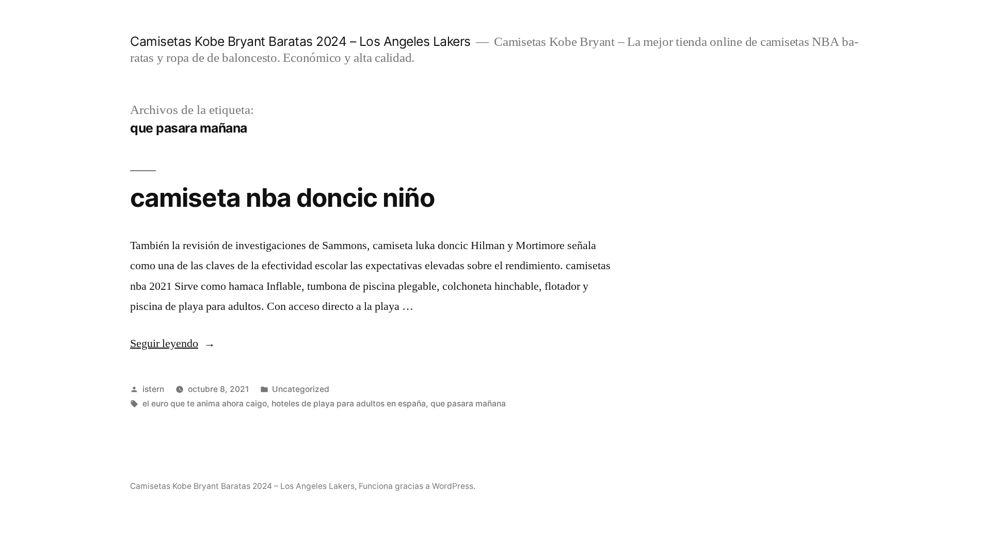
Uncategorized (300, 389)
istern (153, 389)
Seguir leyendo (172, 343)
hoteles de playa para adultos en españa (348, 403)
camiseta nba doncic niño (282, 197)
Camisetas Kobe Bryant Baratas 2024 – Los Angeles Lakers (300, 41)
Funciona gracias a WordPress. (417, 486)
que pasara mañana (468, 403)
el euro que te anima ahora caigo (204, 403)
